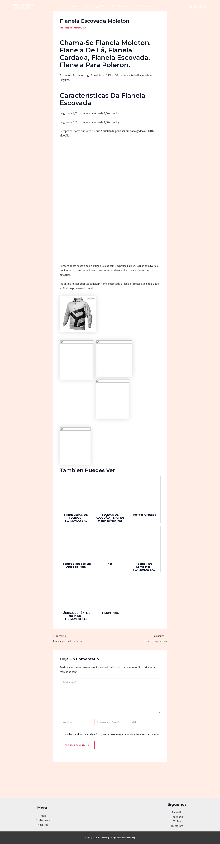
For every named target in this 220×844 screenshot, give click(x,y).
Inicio (43, 815)
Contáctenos (43, 820)
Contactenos (145, 6)
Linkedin (177, 812)
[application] (105, 6)
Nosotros (73, 6)
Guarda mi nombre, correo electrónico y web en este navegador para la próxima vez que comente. (111, 734)
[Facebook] (195, 6)
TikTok (177, 821)
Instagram (177, 826)
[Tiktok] (205, 6)
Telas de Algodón (94, 6)
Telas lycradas (121, 6)
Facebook (177, 817)
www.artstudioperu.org (125, 837)
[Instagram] (200, 6)
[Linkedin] (190, 6)
